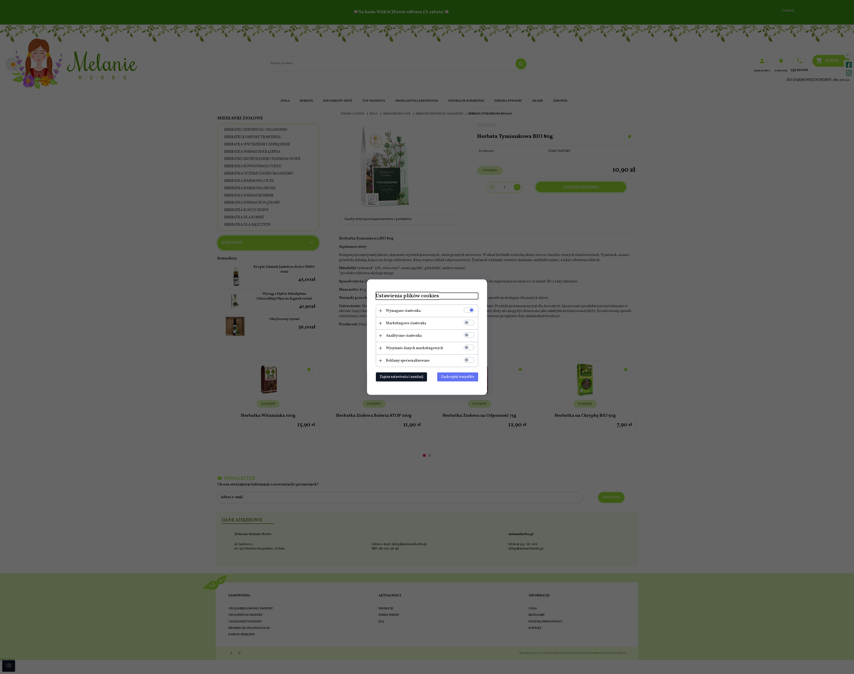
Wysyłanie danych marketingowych (414, 348)
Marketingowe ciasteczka (406, 323)
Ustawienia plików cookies (407, 296)
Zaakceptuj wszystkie (457, 376)
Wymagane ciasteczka (403, 310)
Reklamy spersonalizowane (408, 360)
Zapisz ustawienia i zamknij (401, 376)
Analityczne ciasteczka (404, 335)
